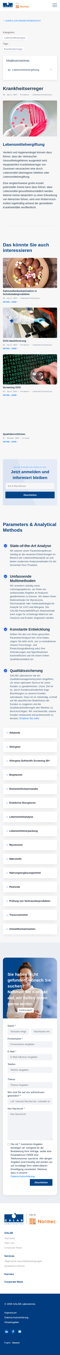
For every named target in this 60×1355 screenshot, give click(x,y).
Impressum (10, 1312)
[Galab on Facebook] (13, 1331)
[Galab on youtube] (19, 1331)
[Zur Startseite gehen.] (20, 5)
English (7, 1343)
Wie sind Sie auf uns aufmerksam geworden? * (26, 1094)
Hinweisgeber (11, 1322)
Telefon (11, 1064)
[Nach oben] (52, 1348)
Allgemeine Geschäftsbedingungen (23, 1261)
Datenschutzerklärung (23, 1176)
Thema (11, 1079)
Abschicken (30, 495)
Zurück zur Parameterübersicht (23, 21)
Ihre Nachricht (16, 1108)
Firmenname (15, 1038)
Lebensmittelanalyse (14, 38)
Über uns (9, 1243)
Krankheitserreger (13, 49)
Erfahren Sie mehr (29, 718)
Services (9, 1256)
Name (12, 1025)
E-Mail (12, 1051)
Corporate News (13, 1247)
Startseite (9, 1238)
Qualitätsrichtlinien (14, 1266)
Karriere (9, 1274)
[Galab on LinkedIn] (6, 1331)
